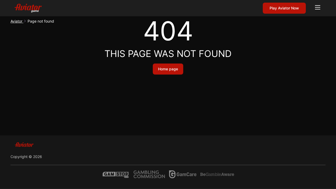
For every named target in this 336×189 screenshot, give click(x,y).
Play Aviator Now (284, 8)
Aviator (16, 21)
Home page (168, 69)
